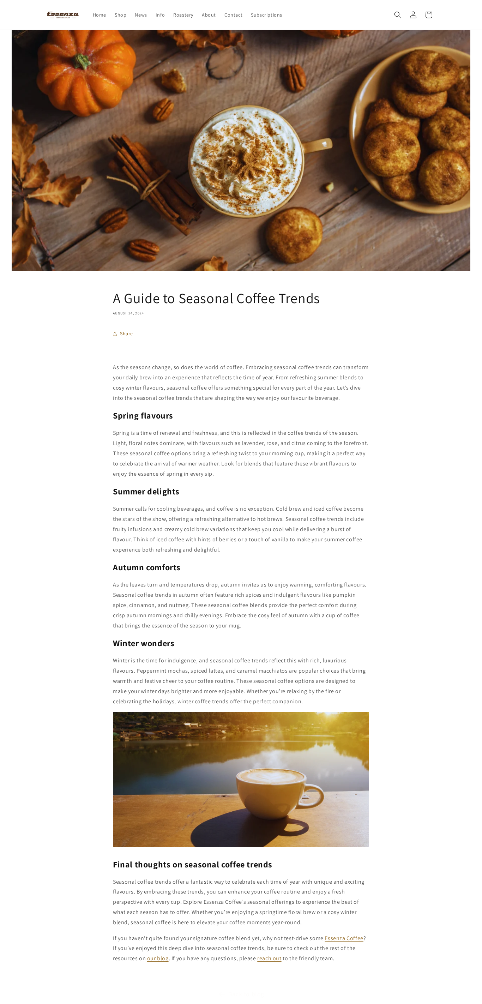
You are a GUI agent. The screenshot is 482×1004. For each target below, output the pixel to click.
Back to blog (246, 994)
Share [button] (126, 333)
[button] (397, 15)
